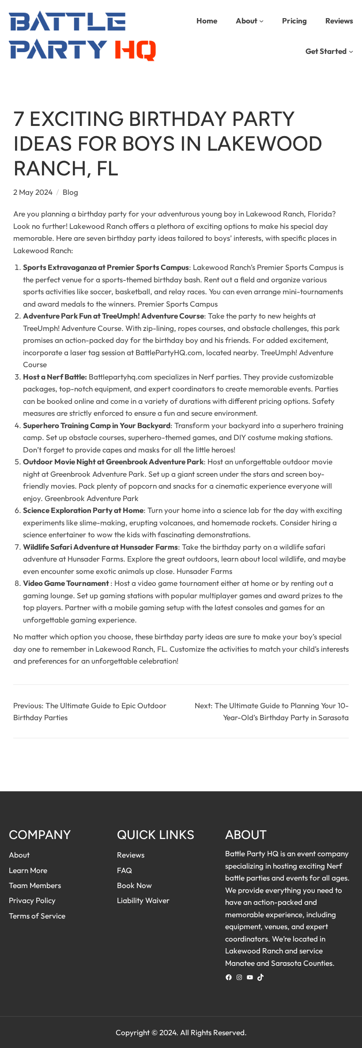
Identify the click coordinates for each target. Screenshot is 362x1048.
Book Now (134, 885)
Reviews (130, 854)
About (19, 854)
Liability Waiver (143, 900)
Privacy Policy (32, 900)
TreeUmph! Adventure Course (72, 328)
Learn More (28, 870)
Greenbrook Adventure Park (155, 461)
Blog (70, 192)
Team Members (35, 885)
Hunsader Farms (204, 571)
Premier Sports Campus (148, 267)
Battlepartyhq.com (120, 376)
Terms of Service (37, 915)
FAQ (124, 870)
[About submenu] (261, 20)
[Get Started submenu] (351, 51)
